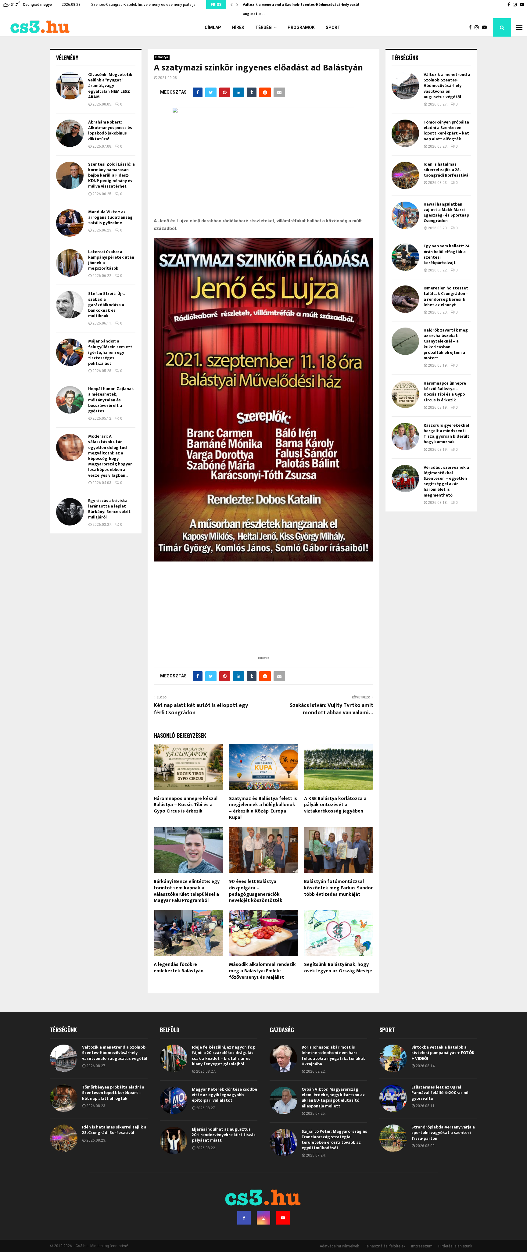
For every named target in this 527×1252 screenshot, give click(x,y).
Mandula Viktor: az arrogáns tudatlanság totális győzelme (110, 217)
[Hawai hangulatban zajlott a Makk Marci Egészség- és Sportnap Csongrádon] (405, 215)
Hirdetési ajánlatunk (455, 1246)
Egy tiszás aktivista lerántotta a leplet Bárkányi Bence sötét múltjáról (109, 509)
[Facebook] (472, 27)
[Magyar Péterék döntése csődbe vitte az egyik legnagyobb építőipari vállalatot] (173, 1100)
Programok (301, 27)
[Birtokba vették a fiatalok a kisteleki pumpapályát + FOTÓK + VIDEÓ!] (393, 1058)
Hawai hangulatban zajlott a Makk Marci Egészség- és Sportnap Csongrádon (446, 212)
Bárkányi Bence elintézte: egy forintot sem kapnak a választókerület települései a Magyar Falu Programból (187, 891)
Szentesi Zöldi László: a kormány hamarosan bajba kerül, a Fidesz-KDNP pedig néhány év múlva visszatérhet (111, 175)
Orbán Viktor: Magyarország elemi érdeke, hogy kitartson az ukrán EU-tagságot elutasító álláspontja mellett (333, 1098)
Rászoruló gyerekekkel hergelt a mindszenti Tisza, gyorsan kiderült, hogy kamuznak (447, 434)
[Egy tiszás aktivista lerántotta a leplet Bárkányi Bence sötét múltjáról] (70, 512)
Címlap (213, 27)
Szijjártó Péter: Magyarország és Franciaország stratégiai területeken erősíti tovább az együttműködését (334, 1140)
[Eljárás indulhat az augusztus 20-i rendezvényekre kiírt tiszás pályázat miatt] (173, 1140)
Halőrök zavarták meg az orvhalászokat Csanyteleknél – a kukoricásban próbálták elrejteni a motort (446, 344)
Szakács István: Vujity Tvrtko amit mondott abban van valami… (331, 709)
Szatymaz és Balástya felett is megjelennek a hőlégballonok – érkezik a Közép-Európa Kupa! (263, 808)
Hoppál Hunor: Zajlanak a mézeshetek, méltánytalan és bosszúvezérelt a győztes (111, 399)
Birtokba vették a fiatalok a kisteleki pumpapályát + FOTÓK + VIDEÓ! (443, 1053)
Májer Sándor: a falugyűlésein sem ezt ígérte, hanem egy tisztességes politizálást (110, 352)
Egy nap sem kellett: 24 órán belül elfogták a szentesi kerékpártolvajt (447, 254)
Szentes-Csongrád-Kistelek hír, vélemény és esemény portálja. (143, 4)
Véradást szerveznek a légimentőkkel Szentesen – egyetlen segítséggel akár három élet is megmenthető (446, 481)
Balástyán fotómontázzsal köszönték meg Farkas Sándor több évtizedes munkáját (338, 888)
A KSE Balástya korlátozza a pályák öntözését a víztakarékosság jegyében (335, 805)
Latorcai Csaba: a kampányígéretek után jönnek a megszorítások (111, 260)
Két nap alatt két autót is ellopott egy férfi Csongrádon (201, 709)
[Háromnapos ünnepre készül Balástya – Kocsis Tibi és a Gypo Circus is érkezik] (405, 394)
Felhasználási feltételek (385, 1246)
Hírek (238, 27)
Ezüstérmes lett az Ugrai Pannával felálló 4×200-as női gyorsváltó (440, 1093)
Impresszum (421, 1246)
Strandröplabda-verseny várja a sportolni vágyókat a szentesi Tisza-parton (443, 1133)
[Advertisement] (263, 615)
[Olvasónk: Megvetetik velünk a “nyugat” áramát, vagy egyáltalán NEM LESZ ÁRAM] (70, 85)
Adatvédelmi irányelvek (339, 1246)
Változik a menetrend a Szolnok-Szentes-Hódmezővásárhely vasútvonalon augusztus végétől (447, 85)
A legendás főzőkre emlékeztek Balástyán (178, 967)
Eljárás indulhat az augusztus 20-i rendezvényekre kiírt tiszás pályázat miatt (224, 1135)
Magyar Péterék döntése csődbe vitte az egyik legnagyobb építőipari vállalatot (224, 1095)
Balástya (161, 57)
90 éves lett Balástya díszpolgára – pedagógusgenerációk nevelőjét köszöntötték (255, 891)
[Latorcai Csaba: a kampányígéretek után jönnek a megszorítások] (70, 263)
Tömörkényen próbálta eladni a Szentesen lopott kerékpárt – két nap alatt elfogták (446, 130)
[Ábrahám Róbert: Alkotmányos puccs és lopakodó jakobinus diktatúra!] (70, 133)
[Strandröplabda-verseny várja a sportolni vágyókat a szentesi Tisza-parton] (393, 1138)
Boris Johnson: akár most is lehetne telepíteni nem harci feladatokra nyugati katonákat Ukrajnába (333, 1055)
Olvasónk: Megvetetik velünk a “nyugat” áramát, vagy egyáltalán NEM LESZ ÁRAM (110, 85)
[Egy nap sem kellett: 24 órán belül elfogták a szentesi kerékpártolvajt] (405, 257)
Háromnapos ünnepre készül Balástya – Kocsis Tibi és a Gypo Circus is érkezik (185, 805)
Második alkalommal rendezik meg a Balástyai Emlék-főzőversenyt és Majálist (262, 970)
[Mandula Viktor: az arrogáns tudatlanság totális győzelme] (70, 223)
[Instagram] (478, 27)
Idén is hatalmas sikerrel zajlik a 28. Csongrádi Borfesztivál (447, 170)
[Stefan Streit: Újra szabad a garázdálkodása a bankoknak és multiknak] (70, 304)
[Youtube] (486, 27)
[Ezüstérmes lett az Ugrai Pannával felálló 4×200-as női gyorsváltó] (393, 1098)
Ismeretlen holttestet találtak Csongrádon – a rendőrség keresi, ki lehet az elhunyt (446, 296)
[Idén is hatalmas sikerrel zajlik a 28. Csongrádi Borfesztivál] (405, 175)
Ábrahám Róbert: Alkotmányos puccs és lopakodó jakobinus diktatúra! (110, 130)
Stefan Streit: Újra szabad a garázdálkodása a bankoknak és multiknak (107, 304)
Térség (263, 27)
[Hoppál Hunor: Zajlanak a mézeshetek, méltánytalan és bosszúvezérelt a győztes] (70, 400)
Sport (333, 27)
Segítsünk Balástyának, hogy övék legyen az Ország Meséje (338, 967)
